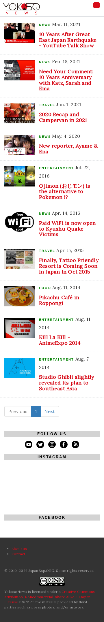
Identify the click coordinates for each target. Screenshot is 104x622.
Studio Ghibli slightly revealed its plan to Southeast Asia (66, 383)
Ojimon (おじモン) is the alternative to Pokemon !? (64, 191)
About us (19, 548)
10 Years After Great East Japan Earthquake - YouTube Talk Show (67, 40)
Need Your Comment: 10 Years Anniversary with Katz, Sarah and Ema (66, 80)
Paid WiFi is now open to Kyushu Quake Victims (67, 229)
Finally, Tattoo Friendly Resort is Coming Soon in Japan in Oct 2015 (69, 266)
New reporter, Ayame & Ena (68, 148)
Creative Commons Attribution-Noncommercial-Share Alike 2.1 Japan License (49, 596)
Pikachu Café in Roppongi (59, 300)
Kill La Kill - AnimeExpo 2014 (60, 340)
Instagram (52, 457)
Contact (18, 554)
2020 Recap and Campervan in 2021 (63, 117)
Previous (18, 411)
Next (49, 411)
